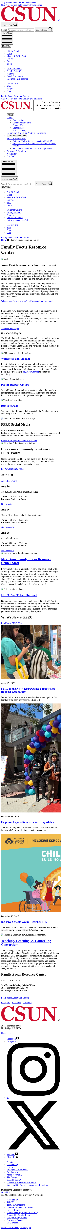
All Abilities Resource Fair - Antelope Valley (32, 148)
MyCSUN (6, 46)
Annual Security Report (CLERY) (22, 1212)
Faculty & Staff (14, 71)
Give (9, 91)
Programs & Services (16, 151)
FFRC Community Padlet (12, 469)
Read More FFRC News (12, 623)
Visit (9, 86)
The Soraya (12, 1177)
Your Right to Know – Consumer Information (27, 1185)
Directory (11, 1167)
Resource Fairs (9, 405)
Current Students (14, 68)
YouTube (33, 440)
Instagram (14, 440)
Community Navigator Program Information (26, 133)
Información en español (17, 79)
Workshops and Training (15, 358)
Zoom (9, 64)
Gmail (9, 53)
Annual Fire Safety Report (18, 1215)
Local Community (15, 76)
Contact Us (17, 125)
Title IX (10, 1202)
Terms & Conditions (16, 1205)
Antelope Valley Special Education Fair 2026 (32, 141)
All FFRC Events (9, 481)
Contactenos (18, 128)
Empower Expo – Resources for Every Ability (27, 822)
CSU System (12, 1222)
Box (9, 61)
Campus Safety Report (17, 1217)
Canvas (10, 58)
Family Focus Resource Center (15, 96)
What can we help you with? (14, 301)
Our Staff (11, 156)
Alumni (10, 74)
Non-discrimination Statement (20, 1207)
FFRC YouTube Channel (19, 595)
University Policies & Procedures (21, 1182)
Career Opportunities (21, 122)
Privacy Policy (13, 1210)
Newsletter (11, 154)
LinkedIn (5, 440)
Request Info (12, 83)
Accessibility (12, 1164)
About (10, 115)
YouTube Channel (30, 372)
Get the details (7, 504)
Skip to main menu (9, 2)
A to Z (10, 1162)
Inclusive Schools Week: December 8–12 (24, 921)
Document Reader (15, 1220)
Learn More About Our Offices (15, 998)
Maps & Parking (14, 1175)
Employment (12, 1172)
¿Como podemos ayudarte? (41, 301)
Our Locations (18, 120)
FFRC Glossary (19, 130)
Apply (9, 89)
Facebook (24, 440)
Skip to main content (28, 2)
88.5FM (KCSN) (14, 1180)
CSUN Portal (13, 51)
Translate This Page (10, 328)
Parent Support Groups (15, 384)
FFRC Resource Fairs (17, 136)
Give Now (6, 1192)
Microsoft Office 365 (16, 56)
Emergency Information (17, 1169)
